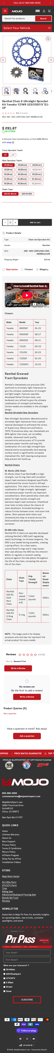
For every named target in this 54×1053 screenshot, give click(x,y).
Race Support (8, 841)
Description (12, 269)
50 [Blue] (8, 174)
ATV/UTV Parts (9, 885)
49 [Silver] (37, 169)
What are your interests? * (16, 965)
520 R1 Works (10, 194)
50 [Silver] (37, 174)
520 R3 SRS (27, 194)
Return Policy (9, 851)
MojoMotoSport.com (22, 1049)
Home (5, 831)
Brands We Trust (10, 897)
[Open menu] (5, 11)
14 (13, 154)
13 (5, 154)
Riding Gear (7, 891)
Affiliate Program (10, 855)
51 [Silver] (36, 179)
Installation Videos (11, 862)
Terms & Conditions (11, 848)
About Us (6, 838)
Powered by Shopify (39, 1049)
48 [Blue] (8, 165)
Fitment (29, 269)
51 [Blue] (8, 179)
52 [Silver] (36, 183)
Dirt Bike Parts (9, 882)
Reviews (6, 900)
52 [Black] (22, 183)
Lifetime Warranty (10, 834)
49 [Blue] (8, 169)
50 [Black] (22, 174)
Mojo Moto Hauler (11, 876)
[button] (37, 11)
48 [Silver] (37, 165)
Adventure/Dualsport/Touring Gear (19, 894)
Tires (4, 888)
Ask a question (9, 713)
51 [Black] (22, 179)
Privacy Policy (9, 844)
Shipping (44, 269)
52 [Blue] (8, 183)
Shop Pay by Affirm (11, 858)
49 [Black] (22, 169)
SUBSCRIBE (27, 999)
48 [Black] (22, 165)
